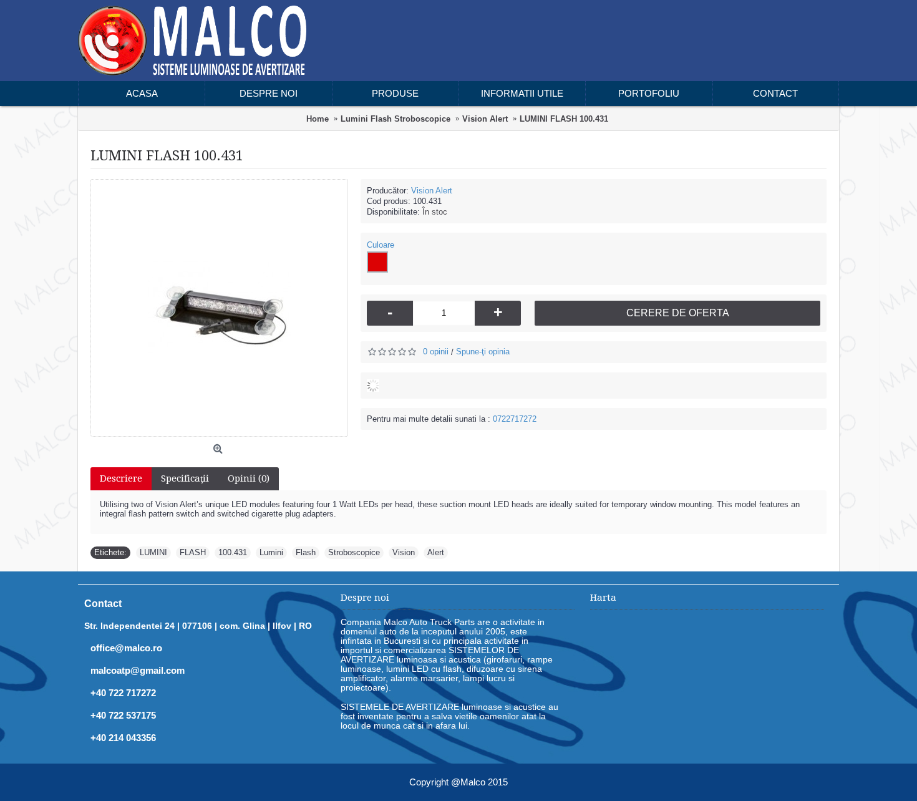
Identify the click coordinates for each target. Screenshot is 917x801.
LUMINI (153, 552)
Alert (435, 552)
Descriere (121, 478)
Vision (403, 552)
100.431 (232, 552)
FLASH (193, 552)
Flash (306, 552)
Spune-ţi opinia (483, 351)
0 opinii (436, 351)
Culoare (380, 245)
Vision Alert (431, 190)
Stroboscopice (354, 552)
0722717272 (514, 419)
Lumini (271, 552)
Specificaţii (185, 478)
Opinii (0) (248, 478)
